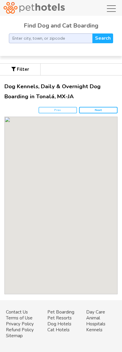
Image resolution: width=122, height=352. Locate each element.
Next (98, 110)
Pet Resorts (59, 318)
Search (103, 38)
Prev (57, 110)
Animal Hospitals (95, 321)
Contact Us (17, 312)
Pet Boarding (60, 312)
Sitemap (14, 336)
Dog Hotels (59, 324)
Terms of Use (19, 318)
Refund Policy (20, 330)
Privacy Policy (20, 324)
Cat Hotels (58, 330)
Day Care (95, 312)
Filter (22, 69)
